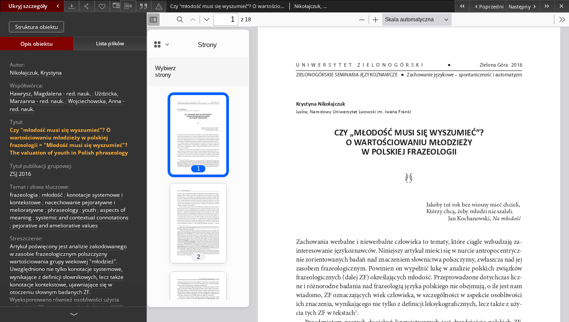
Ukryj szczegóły (27, 6)
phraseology (63, 210)
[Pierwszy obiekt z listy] (462, 6)
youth (89, 210)
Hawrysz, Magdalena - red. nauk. (50, 93)
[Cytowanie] (143, 6)
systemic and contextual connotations (82, 217)
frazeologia (24, 195)
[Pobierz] (71, 6)
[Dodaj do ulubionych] (102, 6)
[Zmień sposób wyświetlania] (115, 6)
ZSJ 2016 (20, 174)
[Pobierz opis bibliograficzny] (128, 6)
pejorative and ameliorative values (55, 225)
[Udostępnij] (86, 6)
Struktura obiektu (36, 27)
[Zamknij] (561, 6)
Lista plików (110, 43)
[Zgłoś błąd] (158, 6)
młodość (52, 195)
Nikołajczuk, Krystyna (36, 72)
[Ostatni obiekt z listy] (547, 6)
